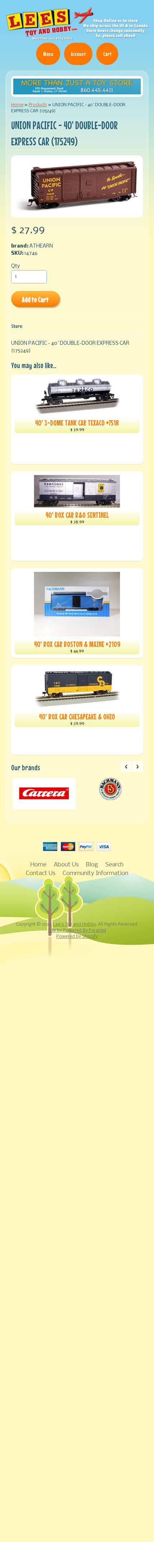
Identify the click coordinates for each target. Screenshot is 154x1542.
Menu (48, 54)
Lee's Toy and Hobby (74, 924)
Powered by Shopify (77, 937)
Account (78, 54)
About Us (66, 864)
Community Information (95, 873)
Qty (15, 266)
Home (17, 105)
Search (114, 864)
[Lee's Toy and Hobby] (77, 37)
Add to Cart (35, 299)
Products (38, 105)
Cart (107, 54)
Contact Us (41, 873)
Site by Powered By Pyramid (77, 931)
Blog (92, 864)
